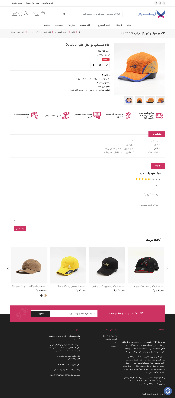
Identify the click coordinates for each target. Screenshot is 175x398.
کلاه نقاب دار (32, 32)
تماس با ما (59, 25)
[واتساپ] (163, 3)
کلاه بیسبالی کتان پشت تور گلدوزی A (148, 286)
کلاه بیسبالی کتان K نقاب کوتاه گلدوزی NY (29, 286)
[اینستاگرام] (159, 3)
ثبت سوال (20, 229)
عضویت (40, 313)
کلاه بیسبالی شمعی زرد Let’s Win (72, 286)
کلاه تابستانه (46, 32)
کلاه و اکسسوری (103, 25)
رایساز (144, 394)
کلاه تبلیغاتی (85, 25)
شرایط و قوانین (47, 3)
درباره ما (71, 25)
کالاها (73, 32)
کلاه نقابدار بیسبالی (17, 32)
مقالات (46, 25)
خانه (129, 25)
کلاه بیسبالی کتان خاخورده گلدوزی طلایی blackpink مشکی (107, 286)
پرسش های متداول (33, 3)
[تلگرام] (156, 3)
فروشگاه (119, 25)
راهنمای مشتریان (17, 3)
